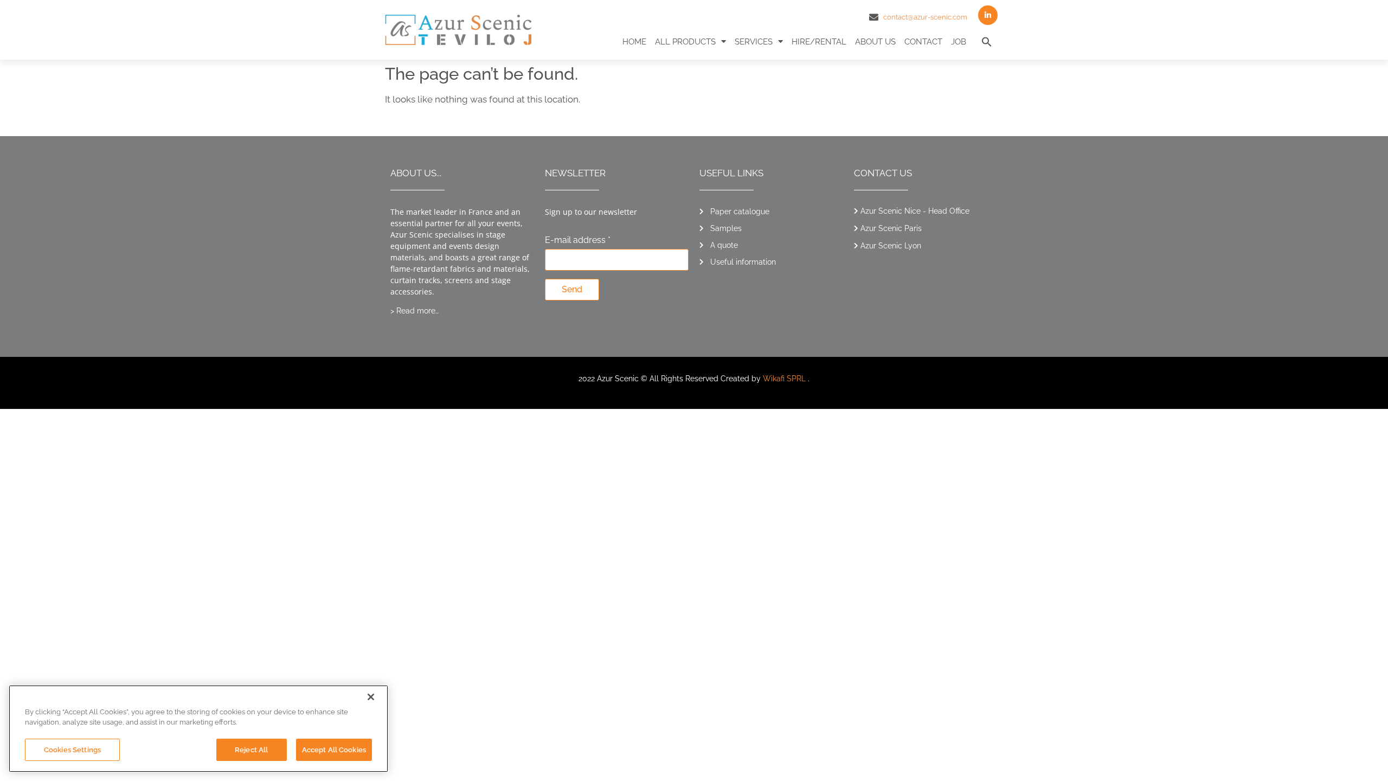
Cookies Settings (72, 750)
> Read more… (414, 310)
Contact (923, 42)
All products (685, 42)
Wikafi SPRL (784, 378)
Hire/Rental (819, 42)
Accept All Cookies (334, 750)
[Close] (371, 697)
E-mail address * (578, 240)
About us (875, 42)
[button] (987, 41)
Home (634, 42)
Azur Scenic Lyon (890, 245)
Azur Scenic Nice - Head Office (914, 211)
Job (958, 42)
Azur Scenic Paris (891, 228)
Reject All (251, 750)
